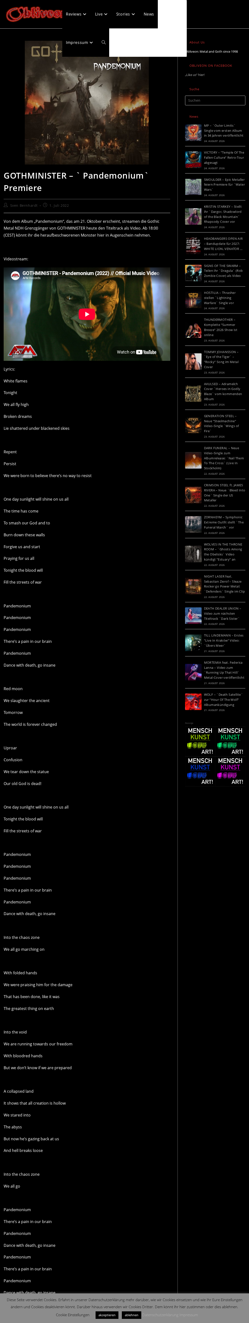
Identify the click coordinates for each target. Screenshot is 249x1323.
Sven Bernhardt (24, 205)
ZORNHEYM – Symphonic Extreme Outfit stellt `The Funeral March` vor (224, 522)
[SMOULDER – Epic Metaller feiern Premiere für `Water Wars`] (193, 187)
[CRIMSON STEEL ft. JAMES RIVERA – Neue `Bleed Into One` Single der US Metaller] (193, 495)
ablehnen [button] (131, 1315)
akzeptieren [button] (107, 1315)
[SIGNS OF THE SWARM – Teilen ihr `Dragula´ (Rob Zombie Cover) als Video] (193, 273)
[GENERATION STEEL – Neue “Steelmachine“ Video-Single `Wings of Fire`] (193, 425)
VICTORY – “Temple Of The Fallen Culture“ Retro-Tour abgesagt (224, 157)
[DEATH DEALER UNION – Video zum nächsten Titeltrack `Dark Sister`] (193, 615)
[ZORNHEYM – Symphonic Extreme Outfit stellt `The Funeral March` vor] (193, 524)
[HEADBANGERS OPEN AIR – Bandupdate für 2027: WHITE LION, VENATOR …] (193, 246)
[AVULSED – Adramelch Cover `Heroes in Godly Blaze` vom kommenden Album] (193, 393)
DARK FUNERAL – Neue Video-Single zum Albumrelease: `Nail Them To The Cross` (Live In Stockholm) (224, 458)
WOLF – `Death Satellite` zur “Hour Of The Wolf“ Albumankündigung (223, 699)
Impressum (188, 1314)
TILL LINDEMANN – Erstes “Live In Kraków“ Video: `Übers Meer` (224, 640)
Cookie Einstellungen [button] (72, 1314)
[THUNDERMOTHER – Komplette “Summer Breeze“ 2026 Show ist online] (193, 329)
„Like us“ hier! (195, 75)
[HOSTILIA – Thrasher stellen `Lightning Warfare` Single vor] (193, 300)
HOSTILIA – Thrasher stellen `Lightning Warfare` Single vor (220, 297)
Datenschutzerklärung (160, 1314)
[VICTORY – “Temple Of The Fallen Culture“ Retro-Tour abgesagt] (193, 159)
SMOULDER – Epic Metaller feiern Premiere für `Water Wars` (224, 184)
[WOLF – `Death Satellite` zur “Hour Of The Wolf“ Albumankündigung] (193, 702)
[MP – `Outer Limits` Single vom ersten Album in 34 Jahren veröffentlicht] (193, 132)
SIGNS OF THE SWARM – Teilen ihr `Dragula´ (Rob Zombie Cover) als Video (223, 271)
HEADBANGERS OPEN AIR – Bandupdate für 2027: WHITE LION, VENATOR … (223, 243)
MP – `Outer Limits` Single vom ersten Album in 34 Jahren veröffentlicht (224, 130)
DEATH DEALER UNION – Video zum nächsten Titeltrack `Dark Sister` (222, 613)
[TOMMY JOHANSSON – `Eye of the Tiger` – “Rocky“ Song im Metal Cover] (193, 361)
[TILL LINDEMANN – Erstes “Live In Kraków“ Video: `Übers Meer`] (193, 643)
